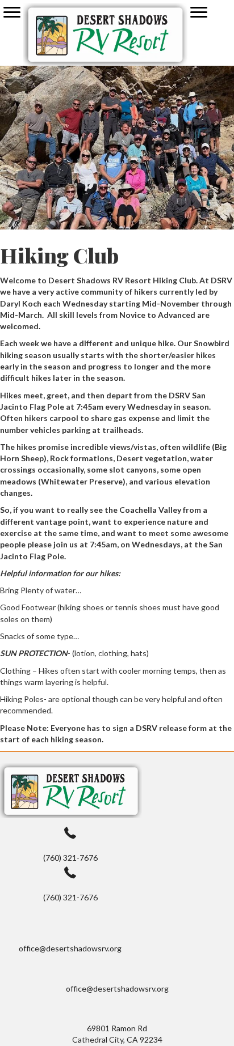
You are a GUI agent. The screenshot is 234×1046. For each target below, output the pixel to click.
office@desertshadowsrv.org (70, 948)
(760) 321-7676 (70, 857)
